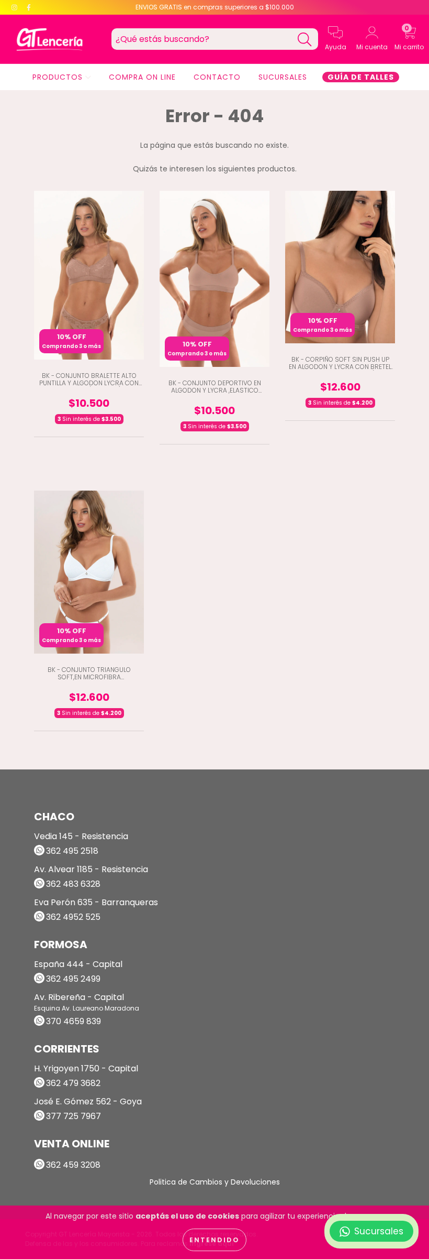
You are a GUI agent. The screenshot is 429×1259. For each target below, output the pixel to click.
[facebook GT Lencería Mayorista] (29, 7)
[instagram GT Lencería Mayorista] (15, 7)
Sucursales (282, 77)
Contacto (217, 77)
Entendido (214, 1239)
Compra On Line (142, 77)
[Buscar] (304, 39)
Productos (58, 77)
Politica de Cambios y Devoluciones (215, 1182)
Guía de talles (361, 77)
